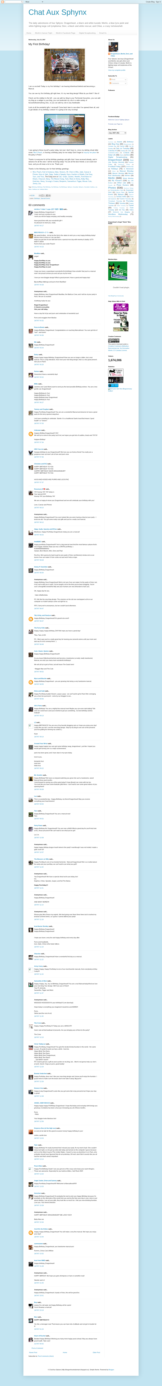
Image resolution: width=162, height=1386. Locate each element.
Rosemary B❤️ (39, 489)
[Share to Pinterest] (49, 195)
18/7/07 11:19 (39, 947)
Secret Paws (120, 192)
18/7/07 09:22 (39, 768)
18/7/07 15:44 (39, 1237)
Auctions (110, 142)
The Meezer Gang (57, 179)
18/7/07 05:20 (39, 364)
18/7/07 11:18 (39, 919)
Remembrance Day (116, 190)
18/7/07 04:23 (39, 247)
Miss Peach (37, 152)
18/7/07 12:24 (39, 1067)
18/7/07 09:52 (39, 819)
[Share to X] (45, 195)
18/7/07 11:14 (39, 905)
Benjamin (62, 181)
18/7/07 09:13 (39, 716)
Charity (123, 150)
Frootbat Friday (114, 166)
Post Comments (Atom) (46, 1356)
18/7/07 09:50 (39, 804)
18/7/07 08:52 (39, 672)
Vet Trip (122, 210)
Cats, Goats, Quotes (66, 177)
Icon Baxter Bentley (41, 926)
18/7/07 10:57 (39, 852)
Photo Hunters (123, 185)
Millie (36, 384)
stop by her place (90, 152)
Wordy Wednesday (113, 216)
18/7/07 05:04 (39, 348)
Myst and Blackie (40, 678)
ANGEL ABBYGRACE (42, 1103)
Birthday (34, 187)
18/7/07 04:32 (39, 321)
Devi (128, 155)
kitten (30, 189)
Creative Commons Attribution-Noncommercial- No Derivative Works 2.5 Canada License (118, 348)
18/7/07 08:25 (39, 535)
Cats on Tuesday (122, 148)
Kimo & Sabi (43, 174)
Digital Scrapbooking (87, 33)
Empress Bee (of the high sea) (45, 1128)
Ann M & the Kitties (41, 1229)
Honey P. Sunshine (40, 567)
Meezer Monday (118, 173)
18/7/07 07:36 (39, 457)
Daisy (48, 179)
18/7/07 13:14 (39, 1159)
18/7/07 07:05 (39, 423)
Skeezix (62, 172)
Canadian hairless (89, 187)
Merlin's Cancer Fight (43, 33)
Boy (35, 1302)
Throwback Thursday (115, 201)
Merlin (111, 178)
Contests (126, 153)
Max (35, 1317)
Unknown (37, 430)
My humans (117, 180)
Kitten (114, 171)
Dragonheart (115, 159)
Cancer (122, 146)
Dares (122, 155)
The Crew (37, 1023)
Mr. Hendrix (38, 775)
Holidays (114, 169)
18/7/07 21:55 (39, 1283)
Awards (119, 142)
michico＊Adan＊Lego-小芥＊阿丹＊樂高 (48, 209)
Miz (35, 342)
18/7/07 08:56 (39, 699)
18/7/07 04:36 (39, 335)
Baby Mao (85, 179)
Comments (115, 83)
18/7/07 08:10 (39, 508)
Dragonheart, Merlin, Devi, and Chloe (122, 55)
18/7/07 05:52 (39, 377)
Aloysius (37, 954)
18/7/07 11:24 (39, 974)
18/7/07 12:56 (39, 1121)
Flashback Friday (124, 164)
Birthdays (37, 198)
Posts (113, 79)
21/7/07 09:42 (39, 1344)
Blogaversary (127, 144)
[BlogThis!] (42, 195)
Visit (116, 296)
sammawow (38, 1244)
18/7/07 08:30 (39, 573)
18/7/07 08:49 (39, 644)
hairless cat (35, 189)
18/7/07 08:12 (39, 522)
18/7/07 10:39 (39, 838)
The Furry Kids (39, 628)
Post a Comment (37, 1348)
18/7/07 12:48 (39, 1096)
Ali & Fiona (38, 706)
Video (131, 210)
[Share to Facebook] (47, 195)
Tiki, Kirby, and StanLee (42, 615)
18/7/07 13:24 (39, 1174)
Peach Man (38, 1166)
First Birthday (46, 187)
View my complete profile (116, 70)
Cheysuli (41, 179)
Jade (81, 172)
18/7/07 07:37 (39, 482)
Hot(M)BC (37, 542)
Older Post (96, 1352)
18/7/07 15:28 (39, 1205)
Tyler (66, 179)
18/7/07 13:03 (39, 1138)
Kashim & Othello (78, 174)
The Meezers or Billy (41, 859)
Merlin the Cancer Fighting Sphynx (118, 119)
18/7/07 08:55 (39, 684)
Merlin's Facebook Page (65, 33)
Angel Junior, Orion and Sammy (45, 1181)
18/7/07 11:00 (39, 867)
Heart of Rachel (39, 1336)
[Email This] (40, 195)
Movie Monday (128, 178)
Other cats (121, 183)
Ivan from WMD (39, 1260)
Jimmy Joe (37, 184)
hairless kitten (44, 189)
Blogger (111, 1370)
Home (28, 33)
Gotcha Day (130, 166)
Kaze (68, 174)
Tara (35, 811)
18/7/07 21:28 (39, 1266)
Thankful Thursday (125, 199)
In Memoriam (129, 169)
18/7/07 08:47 (39, 608)
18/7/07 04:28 (39, 285)
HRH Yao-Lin (38, 449)
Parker (36, 371)
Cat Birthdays (63, 187)
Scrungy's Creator (52, 181)
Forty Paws (38, 825)
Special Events (45, 198)
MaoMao (37, 253)
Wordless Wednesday (118, 214)
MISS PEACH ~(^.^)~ (41, 232)
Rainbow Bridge (129, 188)
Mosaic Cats (87, 181)
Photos (112, 187)
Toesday (122, 203)
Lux (35, 796)
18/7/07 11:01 (39, 888)
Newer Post (33, 1352)
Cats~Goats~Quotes (41, 651)
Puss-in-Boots (39, 327)
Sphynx (70, 187)
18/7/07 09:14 (39, 737)
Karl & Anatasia (48, 172)
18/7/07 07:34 (39, 442)
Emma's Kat (38, 1088)
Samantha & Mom (40, 981)
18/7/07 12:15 (39, 1037)
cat (96, 187)
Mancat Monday (127, 171)
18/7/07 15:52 (39, 1254)
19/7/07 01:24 (39, 1329)
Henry (42, 181)
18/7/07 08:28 (39, 560)
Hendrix (77, 177)
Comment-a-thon (113, 152)
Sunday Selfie (121, 197)
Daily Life (112, 155)
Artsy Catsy (38, 966)
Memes (127, 175)
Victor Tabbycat (39, 1044)
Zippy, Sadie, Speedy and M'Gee (45, 529)
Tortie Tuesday (121, 205)
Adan (56, 172)
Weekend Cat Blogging (121, 212)
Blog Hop (115, 144)
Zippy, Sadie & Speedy (57, 174)
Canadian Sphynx (78, 187)
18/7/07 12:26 (39, 1081)
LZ (35, 722)
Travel (131, 205)
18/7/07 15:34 (39, 1222)
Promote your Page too (115, 124)
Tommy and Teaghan (41, 409)
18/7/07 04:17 (39, 226)
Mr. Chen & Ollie (72, 172)
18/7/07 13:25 (39, 1186)
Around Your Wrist (40, 743)
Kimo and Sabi (39, 691)
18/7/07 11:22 (39, 959)
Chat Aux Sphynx (57, 12)
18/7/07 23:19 (39, 1310)
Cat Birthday (54, 187)
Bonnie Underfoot (40, 1073)
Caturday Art (112, 151)
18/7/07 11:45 (39, 1016)
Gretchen (36, 181)
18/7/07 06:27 (39, 402)
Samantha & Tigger (74, 181)
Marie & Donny (74, 179)
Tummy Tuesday (119, 207)
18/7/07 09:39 (39, 789)
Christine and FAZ (40, 464)
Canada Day (112, 146)
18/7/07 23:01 (39, 1295)
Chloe (129, 150)
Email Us (102, 33)
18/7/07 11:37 (39, 993)
